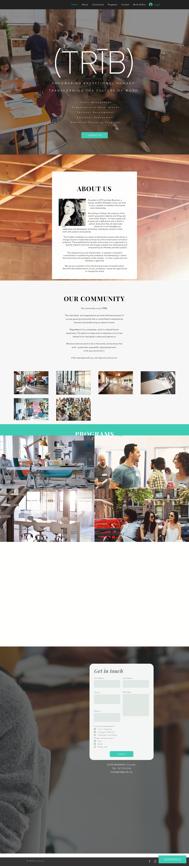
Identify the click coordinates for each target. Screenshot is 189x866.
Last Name (127, 678)
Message (127, 692)
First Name (99, 678)
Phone (97, 711)
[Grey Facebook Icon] (149, 861)
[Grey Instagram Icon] (155, 861)
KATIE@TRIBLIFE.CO (122, 772)
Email (96, 692)
